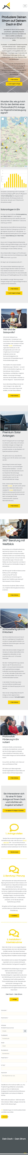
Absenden (5, 1116)
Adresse (3, 1025)
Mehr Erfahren (14, 79)
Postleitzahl (4, 1035)
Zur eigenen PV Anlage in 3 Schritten (15, 810)
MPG (25, 1153)
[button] (7, 138)
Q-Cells (10, 485)
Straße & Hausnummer (7, 1027)
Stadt (2, 1042)
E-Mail (3, 1065)
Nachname (4, 1017)
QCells (10, 345)
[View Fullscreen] (3, 119)
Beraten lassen (14, 852)
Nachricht (4, 1072)
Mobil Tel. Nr (4, 1057)
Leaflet (25, 166)
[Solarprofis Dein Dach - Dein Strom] (6, 6)
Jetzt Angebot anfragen (14, 83)
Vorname (3, 1010)
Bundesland (4, 1050)
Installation (14, 915)
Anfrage (15, 999)
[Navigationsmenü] (25, 6)
